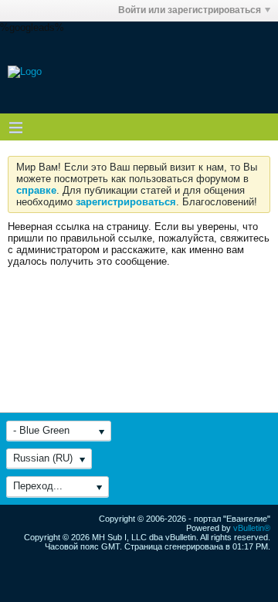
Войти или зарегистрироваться (189, 10)
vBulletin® (251, 528)
